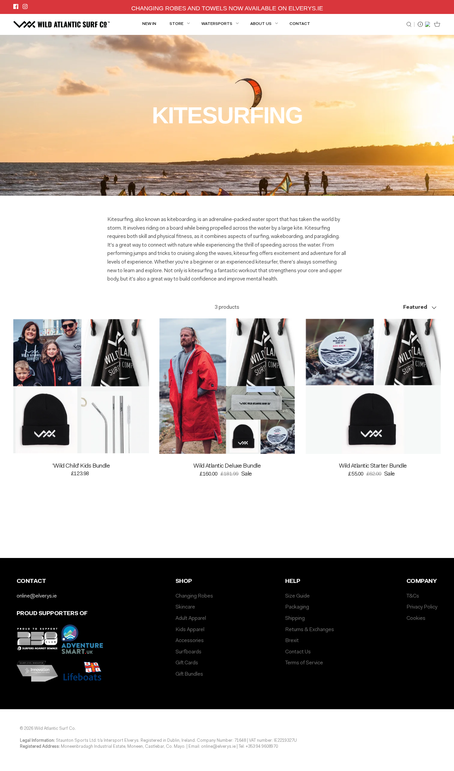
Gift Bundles (189, 674)
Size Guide (297, 596)
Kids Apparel (189, 629)
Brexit (292, 640)
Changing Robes (194, 596)
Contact (299, 24)
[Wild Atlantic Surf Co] (61, 24)
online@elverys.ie (37, 596)
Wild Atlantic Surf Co (54, 728)
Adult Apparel (190, 618)
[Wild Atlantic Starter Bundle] (373, 386)
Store (176, 24)
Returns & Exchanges (309, 629)
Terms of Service (304, 663)
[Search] (410, 24)
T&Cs (412, 596)
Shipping (295, 618)
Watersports (216, 24)
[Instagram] (25, 6)
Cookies (415, 618)
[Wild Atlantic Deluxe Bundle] (227, 386)
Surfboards (188, 652)
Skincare (185, 607)
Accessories (189, 640)
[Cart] (435, 24)
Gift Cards (186, 663)
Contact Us (298, 652)
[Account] (427, 24)
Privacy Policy (421, 607)
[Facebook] (15, 6)
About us (261, 24)
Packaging (297, 607)
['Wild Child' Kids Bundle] (81, 386)
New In (149, 24)
